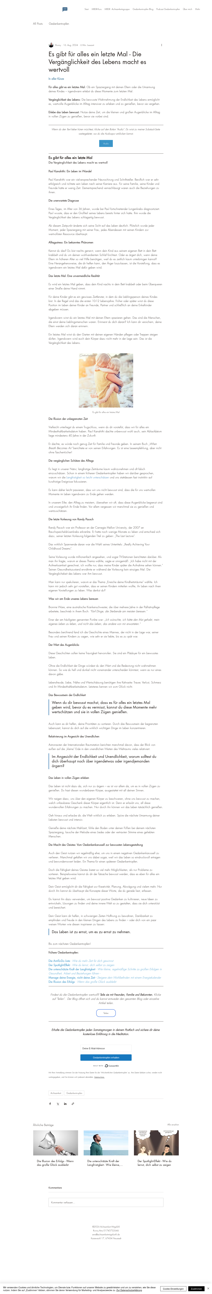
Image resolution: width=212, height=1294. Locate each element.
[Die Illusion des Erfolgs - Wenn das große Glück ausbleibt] (55, 1142)
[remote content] (106, 1053)
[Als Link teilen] (72, 1103)
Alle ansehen (173, 1124)
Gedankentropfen (59, 23)
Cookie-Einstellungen (173, 1288)
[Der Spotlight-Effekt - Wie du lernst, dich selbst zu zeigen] (156, 1142)
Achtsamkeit (56, 1093)
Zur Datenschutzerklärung (129, 1290)
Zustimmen (196, 1288)
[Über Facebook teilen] (50, 1103)
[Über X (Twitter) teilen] (57, 1103)
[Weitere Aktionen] (161, 45)
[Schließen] (208, 1289)
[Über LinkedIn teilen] (65, 1103)
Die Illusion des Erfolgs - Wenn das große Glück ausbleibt (55, 1163)
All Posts (38, 23)
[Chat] (65, 9)
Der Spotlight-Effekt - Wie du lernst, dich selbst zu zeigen (154, 1163)
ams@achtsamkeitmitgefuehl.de (106, 1234)
